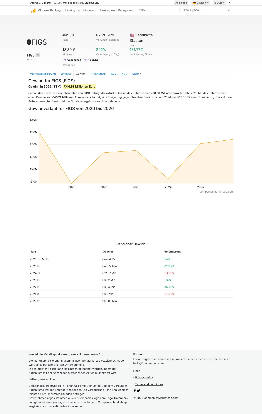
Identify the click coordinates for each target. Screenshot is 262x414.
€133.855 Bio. (91, 3)
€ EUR (218, 2)
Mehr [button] (135, 73)
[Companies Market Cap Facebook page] (134, 391)
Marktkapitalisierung (43, 73)
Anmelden (181, 2)
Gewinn (81, 73)
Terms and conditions (149, 384)
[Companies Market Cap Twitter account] (138, 391)
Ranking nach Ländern (79, 10)
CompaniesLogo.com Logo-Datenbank (103, 398)
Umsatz (66, 73)
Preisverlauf (98, 73)
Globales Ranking (49, 10)
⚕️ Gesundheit (72, 59)
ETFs (142, 10)
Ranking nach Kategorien (116, 10)
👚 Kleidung (91, 59)
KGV (113, 73)
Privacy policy (144, 377)
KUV (124, 73)
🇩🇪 (199, 2)
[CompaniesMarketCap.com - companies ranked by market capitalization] (33, 10)
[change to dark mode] (230, 3)
